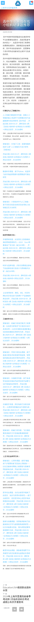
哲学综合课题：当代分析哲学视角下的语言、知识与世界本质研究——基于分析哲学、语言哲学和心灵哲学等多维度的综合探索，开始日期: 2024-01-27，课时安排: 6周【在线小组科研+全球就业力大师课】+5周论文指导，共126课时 (17, 501)
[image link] (18, 3)
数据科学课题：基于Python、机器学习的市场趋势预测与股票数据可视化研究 (16, 174)
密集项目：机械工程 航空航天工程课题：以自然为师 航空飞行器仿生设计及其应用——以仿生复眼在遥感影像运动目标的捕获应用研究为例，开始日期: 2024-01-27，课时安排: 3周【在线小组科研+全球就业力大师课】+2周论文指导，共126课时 (17, 332)
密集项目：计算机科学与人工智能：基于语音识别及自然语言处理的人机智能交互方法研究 (16, 205)
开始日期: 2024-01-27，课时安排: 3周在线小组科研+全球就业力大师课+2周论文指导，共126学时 (17, 157)
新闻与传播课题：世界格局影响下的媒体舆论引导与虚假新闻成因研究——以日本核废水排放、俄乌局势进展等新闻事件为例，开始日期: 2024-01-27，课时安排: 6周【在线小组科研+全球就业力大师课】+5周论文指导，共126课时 (17, 530)
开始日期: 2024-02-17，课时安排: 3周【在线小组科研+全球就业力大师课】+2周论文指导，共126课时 (17, 215)
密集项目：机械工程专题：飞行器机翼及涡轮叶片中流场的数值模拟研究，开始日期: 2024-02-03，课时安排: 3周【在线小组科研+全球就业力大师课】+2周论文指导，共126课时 (17, 436)
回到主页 (6, 608)
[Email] (21, 609)
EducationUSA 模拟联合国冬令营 (17, 589)
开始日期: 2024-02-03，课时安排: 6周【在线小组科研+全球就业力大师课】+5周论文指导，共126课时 (17, 184)
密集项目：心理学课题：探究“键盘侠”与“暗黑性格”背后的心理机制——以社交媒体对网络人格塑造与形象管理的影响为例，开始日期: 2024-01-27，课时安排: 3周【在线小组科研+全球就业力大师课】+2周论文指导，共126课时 (16, 469)
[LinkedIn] (14, 609)
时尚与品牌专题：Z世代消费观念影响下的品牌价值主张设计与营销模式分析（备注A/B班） (17, 268)
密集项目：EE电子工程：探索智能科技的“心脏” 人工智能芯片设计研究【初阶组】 (16, 147)
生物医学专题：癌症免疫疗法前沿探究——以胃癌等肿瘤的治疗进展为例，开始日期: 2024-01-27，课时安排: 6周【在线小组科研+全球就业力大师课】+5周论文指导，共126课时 (17, 410)
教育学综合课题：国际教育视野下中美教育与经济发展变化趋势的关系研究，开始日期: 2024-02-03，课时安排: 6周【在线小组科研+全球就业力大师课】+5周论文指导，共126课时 (17, 556)
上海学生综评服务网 (9, 8)
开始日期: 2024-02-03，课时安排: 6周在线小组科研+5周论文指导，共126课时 (17, 278)
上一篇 (5, 585)
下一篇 (5, 594)
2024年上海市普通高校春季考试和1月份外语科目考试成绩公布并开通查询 (17, 599)
